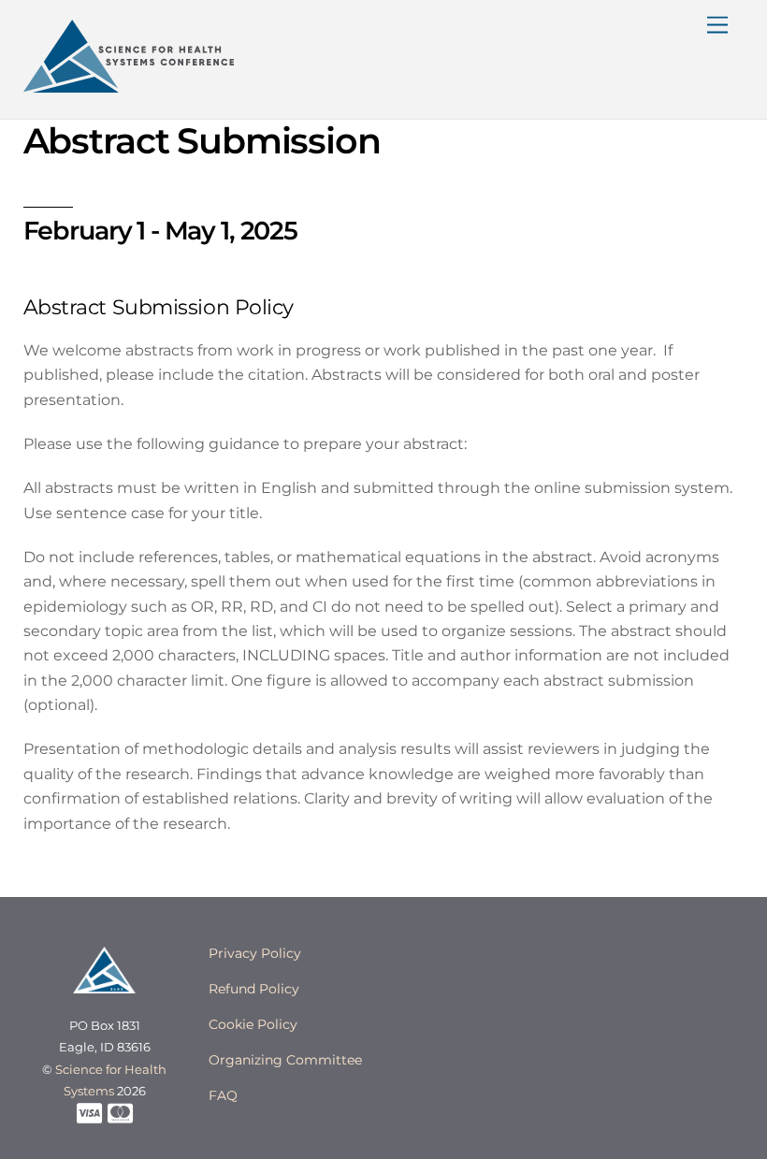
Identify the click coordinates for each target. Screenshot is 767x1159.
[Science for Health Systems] (128, 84)
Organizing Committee (285, 1059)
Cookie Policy (253, 1024)
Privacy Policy (255, 953)
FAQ (223, 1095)
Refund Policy (254, 988)
